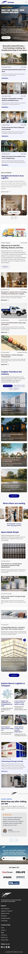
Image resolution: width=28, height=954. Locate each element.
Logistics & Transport (6, 911)
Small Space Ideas (6, 67)
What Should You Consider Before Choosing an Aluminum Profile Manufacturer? (11, 565)
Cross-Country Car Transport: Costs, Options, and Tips (19, 702)
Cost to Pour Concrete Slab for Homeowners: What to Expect (11, 486)
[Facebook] (2, 947)
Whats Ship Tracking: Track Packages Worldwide (12, 11)
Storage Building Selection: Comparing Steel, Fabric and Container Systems (13, 628)
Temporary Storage (6, 593)
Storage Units (4, 624)
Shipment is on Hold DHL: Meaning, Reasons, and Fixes (12, 246)
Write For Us (4, 937)
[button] (12, 217)
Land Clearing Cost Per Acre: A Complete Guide (11, 460)
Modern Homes (5, 913)
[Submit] (24, 858)
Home (2, 927)
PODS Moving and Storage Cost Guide (12, 761)
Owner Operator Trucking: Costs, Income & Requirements (19, 729)
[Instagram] (4, 947)
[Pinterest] (6, 947)
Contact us (4, 935)
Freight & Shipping (7, 7)
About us (3, 930)
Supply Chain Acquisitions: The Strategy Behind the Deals (6, 703)
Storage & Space (5, 561)
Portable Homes (6, 125)
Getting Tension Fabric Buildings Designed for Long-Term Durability (13, 659)
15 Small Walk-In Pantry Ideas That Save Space (14, 524)
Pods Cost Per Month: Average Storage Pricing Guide (13, 597)
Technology (4, 920)
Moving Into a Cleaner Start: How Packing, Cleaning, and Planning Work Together (14, 293)
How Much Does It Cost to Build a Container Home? (11, 409)
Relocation (4, 916)
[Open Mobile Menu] (26, 2)
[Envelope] (9, 947)
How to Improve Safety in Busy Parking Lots (7, 728)
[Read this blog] (14, 59)
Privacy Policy (4, 940)
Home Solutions (5, 908)
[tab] (8, 386)
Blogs (2, 932)
